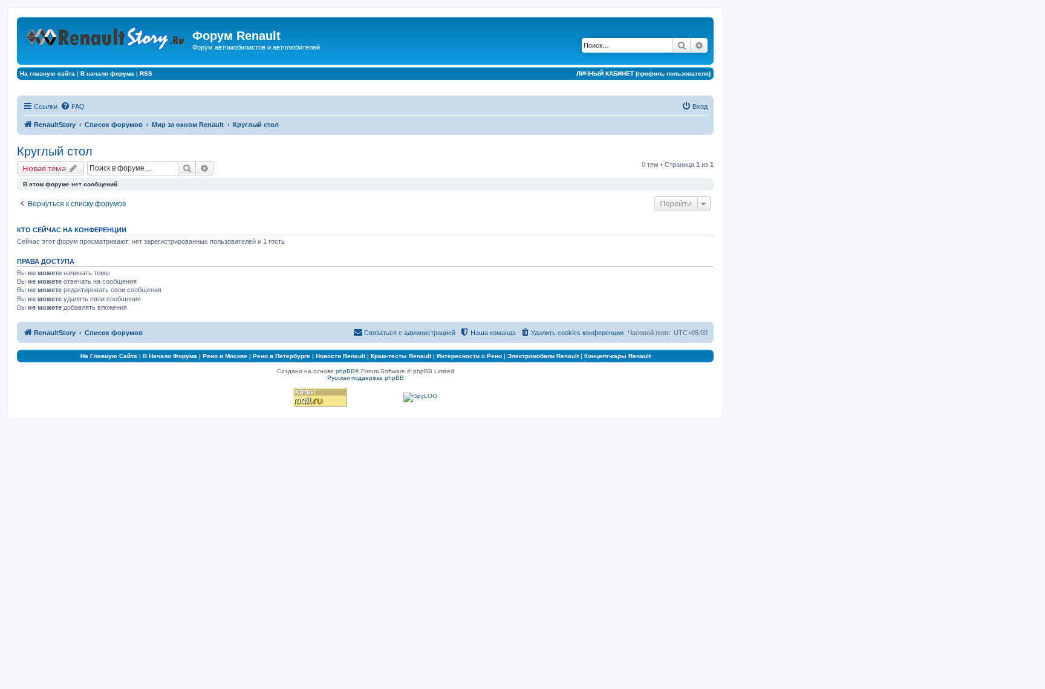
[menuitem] (72, 106)
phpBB (345, 371)
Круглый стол (55, 151)
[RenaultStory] (106, 36)
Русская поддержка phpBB (365, 377)
